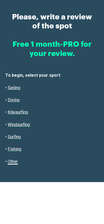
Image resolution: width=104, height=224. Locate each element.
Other (13, 161)
